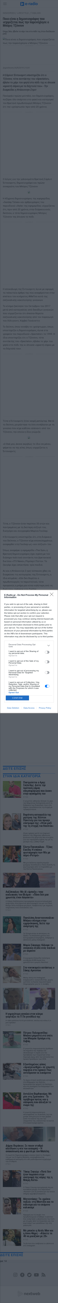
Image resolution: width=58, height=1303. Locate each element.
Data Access (29, 708)
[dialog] (29, 651)
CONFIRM (17, 698)
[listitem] (29, 645)
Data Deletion (13, 708)
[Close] (52, 595)
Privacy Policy (45, 708)
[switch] (47, 652)
